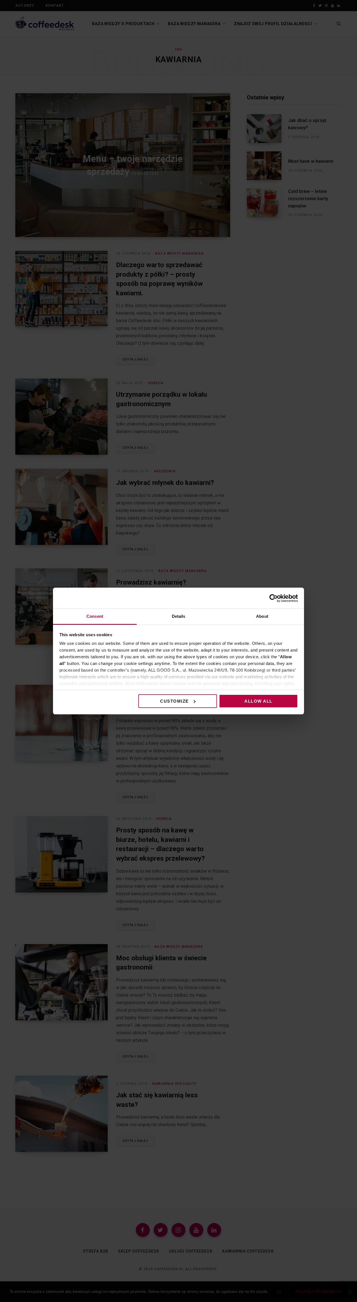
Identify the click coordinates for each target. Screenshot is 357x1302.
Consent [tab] (94, 616)
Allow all (258, 701)
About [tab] (262, 616)
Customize (174, 701)
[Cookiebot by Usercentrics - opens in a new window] (273, 598)
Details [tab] (178, 616)
